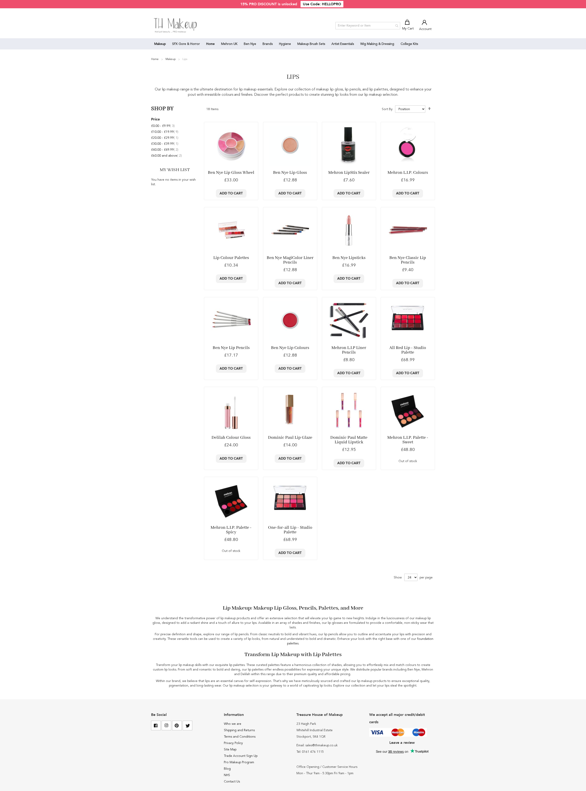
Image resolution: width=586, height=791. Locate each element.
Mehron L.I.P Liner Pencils (348, 350)
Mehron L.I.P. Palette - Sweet (407, 440)
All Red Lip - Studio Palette (407, 350)
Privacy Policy (233, 743)
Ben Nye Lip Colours (290, 348)
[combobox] (367, 25)
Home (155, 59)
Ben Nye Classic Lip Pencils (407, 260)
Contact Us (232, 781)
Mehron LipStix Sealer (349, 172)
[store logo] (175, 25)
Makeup (170, 59)
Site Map (230, 749)
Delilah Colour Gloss (231, 437)
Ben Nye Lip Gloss (290, 172)
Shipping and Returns (239, 730)
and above (166, 155)
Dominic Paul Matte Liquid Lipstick (348, 440)
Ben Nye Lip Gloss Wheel (231, 172)
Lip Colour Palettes (231, 258)
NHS (227, 775)
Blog (227, 768)
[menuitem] (160, 43)
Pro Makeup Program (239, 762)
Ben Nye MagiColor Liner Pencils (290, 260)
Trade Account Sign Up (241, 756)
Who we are (232, 724)
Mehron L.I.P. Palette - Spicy (231, 530)
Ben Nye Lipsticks (349, 258)
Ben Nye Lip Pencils (231, 348)
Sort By (387, 109)
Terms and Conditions (239, 736)
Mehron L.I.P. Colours (408, 172)
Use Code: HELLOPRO (322, 4)
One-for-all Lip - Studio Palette (290, 530)
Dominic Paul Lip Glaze (290, 437)
